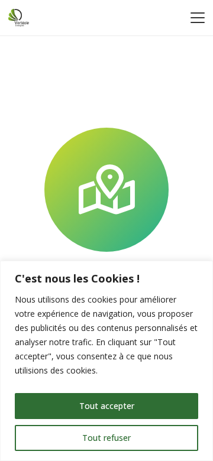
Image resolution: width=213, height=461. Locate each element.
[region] (106, 361)
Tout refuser (106, 437)
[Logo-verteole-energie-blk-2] (18, 18)
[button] (197, 18)
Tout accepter (106, 405)
